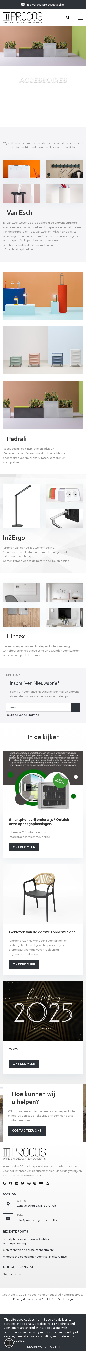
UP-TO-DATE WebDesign (56, 1299)
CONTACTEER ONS (27, 1131)
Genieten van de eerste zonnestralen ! (28, 1250)
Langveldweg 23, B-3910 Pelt (36, 1206)
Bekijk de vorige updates (22, 715)
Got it (55, 1347)
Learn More (36, 1347)
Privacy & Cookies (25, 1299)
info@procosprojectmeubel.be (37, 1220)
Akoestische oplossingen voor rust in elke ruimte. (35, 1257)
